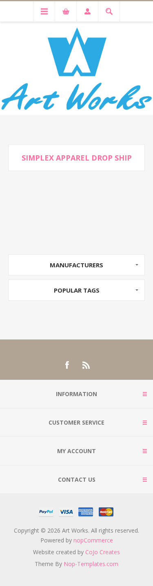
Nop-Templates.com (91, 564)
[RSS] (86, 365)
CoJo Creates (102, 552)
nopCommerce (93, 540)
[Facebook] (66, 365)
